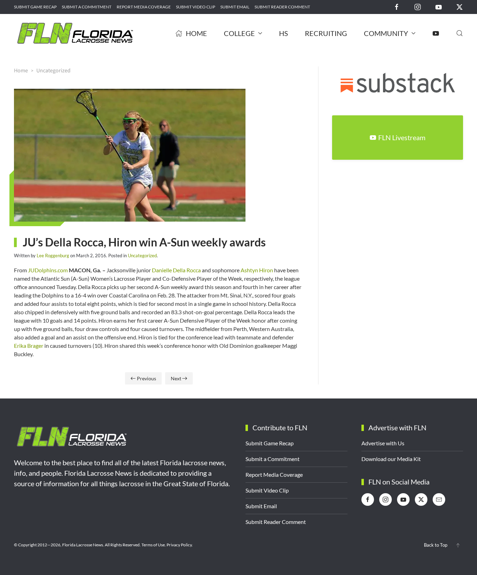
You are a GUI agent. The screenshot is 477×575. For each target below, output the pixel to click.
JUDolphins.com (47, 270)
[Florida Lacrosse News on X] (459, 6)
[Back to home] (75, 33)
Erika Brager (28, 345)
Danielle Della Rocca (176, 270)
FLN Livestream (401, 137)
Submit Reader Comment (282, 6)
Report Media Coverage (144, 6)
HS (283, 33)
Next (176, 378)
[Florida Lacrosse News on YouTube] (438, 6)
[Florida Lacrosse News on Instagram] (417, 6)
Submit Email (234, 6)
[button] (459, 33)
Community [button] (386, 33)
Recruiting (326, 33)
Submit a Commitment (86, 6)
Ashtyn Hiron (257, 270)
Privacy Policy (179, 544)
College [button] (239, 33)
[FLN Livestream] (435, 33)
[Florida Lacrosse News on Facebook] (396, 6)
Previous (146, 378)
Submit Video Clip (195, 6)
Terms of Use (153, 544)
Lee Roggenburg (53, 255)
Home (196, 33)
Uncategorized (142, 255)
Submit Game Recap (35, 6)
